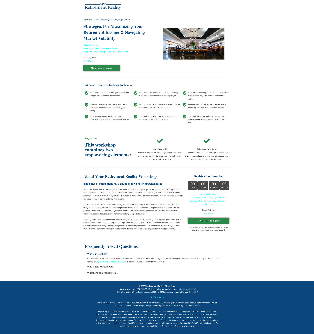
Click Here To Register (103, 68)
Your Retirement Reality (154, 286)
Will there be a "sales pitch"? (102, 272)
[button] (157, 254)
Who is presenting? (97, 254)
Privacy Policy (170, 286)
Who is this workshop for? (101, 266)
